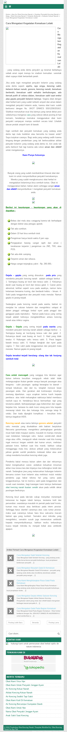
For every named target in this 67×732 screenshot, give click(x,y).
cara (29, 115)
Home (8, 14)
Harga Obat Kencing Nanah (16, 16)
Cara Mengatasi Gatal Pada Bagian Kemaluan (36, 608)
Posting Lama (54, 622)
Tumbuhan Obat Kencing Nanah (22, 727)
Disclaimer (48, 731)
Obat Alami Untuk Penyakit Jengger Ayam (25, 685)
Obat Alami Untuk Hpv (16, 708)
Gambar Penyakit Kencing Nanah (47, 14)
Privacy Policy (58, 731)
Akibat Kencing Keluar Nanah (19, 692)
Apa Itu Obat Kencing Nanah (22, 14)
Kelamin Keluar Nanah (50, 16)
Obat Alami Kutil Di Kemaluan (19, 700)
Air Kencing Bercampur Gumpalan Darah (24, 704)
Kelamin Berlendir (34, 16)
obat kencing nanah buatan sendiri (22, 487)
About (34, 731)
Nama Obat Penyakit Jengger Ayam (22, 711)
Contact (40, 731)
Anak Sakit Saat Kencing (17, 715)
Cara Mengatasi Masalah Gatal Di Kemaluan (36, 568)
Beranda (35, 622)
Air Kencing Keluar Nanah (17, 689)
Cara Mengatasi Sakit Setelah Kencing (33, 555)
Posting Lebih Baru (15, 622)
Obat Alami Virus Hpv (15, 681)
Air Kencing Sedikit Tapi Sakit (19, 696)
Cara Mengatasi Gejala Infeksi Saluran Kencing (37, 596)
